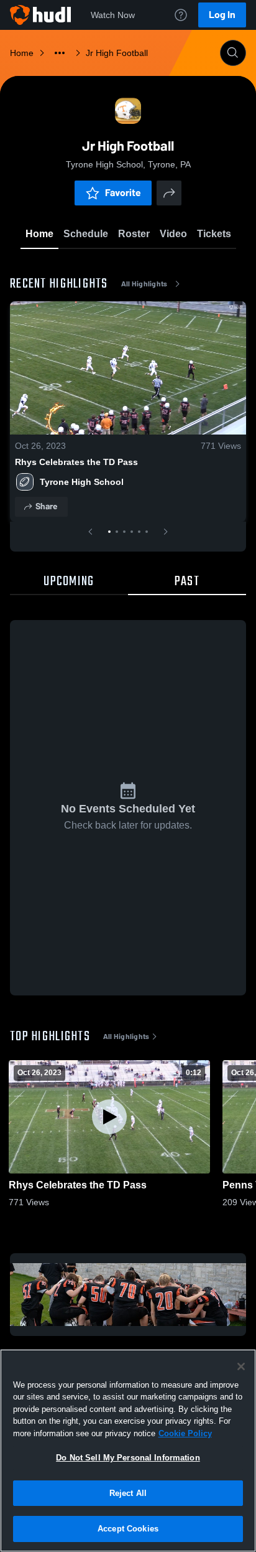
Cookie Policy (185, 1433)
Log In (222, 14)
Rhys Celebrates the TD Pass (76, 462)
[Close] (241, 1366)
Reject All (128, 1493)
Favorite (123, 192)
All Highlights (144, 284)
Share (46, 506)
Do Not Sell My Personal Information (128, 1457)
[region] (128, 1450)
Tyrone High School (82, 482)
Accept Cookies (128, 1528)
